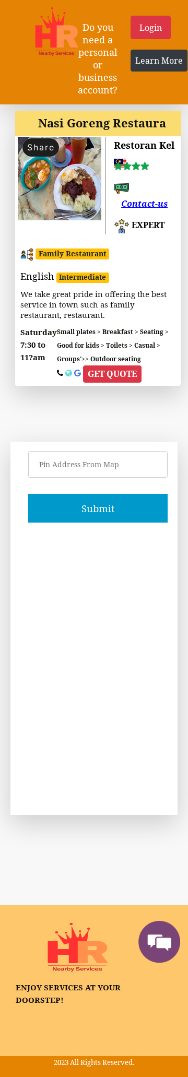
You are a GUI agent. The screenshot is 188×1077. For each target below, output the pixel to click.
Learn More (159, 60)
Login (150, 27)
